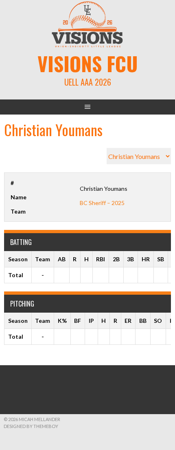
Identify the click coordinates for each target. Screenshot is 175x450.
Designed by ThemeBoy (31, 426)
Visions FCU (87, 63)
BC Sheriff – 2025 (102, 202)
